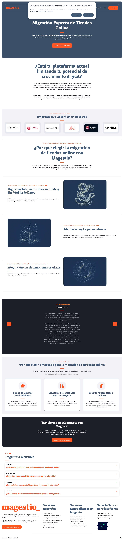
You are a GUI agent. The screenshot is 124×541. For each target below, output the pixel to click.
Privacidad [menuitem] (15, 537)
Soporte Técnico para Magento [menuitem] (104, 518)
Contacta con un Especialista (62, 45)
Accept (76, 15)
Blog (105, 8)
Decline (88, 15)
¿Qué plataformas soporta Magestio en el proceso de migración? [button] (32, 484)
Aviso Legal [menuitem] (4, 537)
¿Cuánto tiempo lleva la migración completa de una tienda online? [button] (33, 466)
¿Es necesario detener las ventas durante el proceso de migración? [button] (33, 492)
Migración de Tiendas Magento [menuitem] (77, 519)
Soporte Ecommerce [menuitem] (48, 513)
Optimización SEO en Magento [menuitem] (77, 521)
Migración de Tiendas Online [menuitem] (49, 525)
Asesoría (113, 8)
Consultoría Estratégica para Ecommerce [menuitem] (52, 520)
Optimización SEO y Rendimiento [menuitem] (50, 522)
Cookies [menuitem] (10, 537)
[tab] (62, 466)
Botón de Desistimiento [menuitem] (48, 527)
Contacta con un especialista (62, 440)
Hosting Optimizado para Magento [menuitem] (78, 523)
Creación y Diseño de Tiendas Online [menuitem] (51, 518)
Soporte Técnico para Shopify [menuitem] (104, 513)
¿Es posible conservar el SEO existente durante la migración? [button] (31, 475)
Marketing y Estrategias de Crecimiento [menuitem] (52, 515)
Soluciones (96, 8)
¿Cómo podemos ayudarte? (11, 527)
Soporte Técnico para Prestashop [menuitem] (105, 515)
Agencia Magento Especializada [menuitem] (77, 516)
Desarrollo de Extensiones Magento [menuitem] (78, 526)
